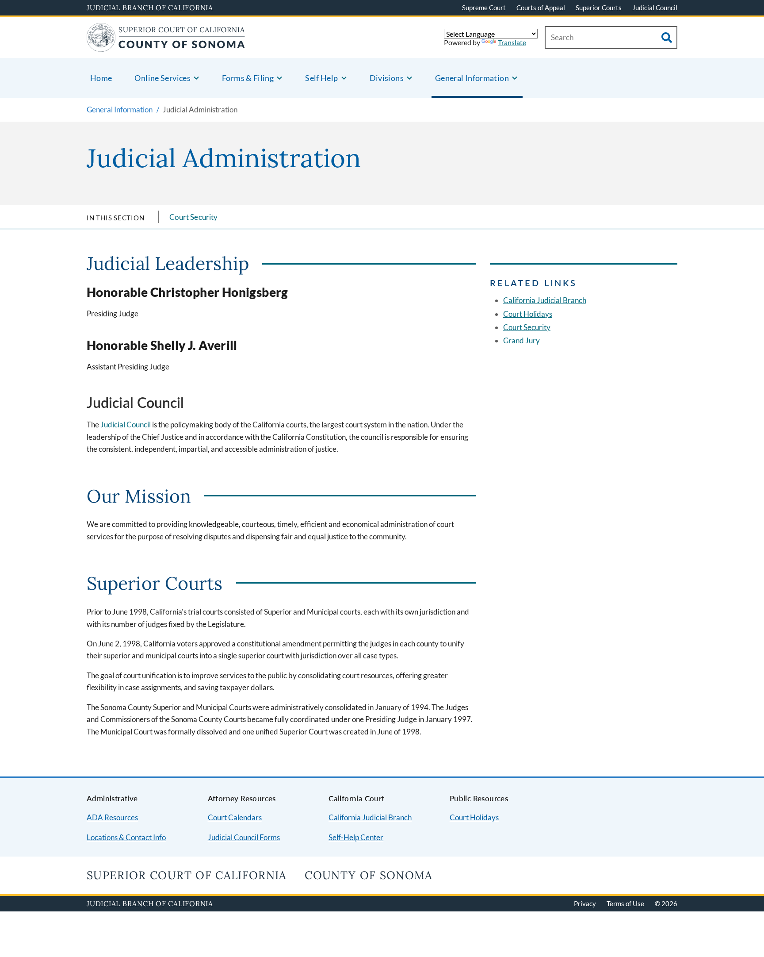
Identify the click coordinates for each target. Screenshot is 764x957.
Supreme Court (484, 8)
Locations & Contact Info (126, 837)
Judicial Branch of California (150, 7)
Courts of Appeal (540, 8)
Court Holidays (527, 314)
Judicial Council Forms (244, 837)
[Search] (666, 37)
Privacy (585, 903)
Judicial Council (654, 8)
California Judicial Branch (544, 300)
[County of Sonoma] (166, 46)
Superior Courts (599, 8)
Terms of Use (625, 903)
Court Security (193, 217)
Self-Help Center (356, 837)
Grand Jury (521, 340)
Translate (512, 42)
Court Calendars (235, 817)
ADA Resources (112, 817)
